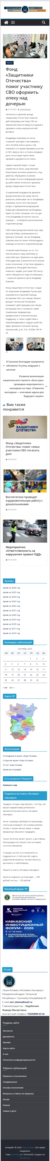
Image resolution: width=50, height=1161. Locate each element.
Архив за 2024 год (11, 597)
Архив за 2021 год (11, 610)
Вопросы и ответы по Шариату (18, 1093)
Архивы (7, 1042)
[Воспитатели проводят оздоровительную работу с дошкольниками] (25, 471)
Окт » (11, 687)
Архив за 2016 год (11, 633)
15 (31, 669)
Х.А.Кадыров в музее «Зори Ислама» (20, 756)
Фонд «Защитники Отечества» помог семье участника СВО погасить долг (23, 448)
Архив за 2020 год (11, 615)
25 (6, 680)
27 (19, 680)
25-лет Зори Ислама (12, 765)
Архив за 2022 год (11, 606)
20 (19, 674)
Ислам (6, 1099)
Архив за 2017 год (11, 628)
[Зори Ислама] (6, 22)
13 (19, 669)
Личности (8, 1030)
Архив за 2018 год (11, 624)
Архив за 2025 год (11, 592)
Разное (9, 63)
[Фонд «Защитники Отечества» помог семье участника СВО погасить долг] (25, 417)
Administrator (25, 109)
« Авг (5, 687)
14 (25, 669)
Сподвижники (10, 1082)
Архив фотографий (12, 769)
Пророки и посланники (15, 1076)
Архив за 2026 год (11, 587)
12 (12, 669)
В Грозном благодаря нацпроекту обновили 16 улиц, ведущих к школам (25, 365)
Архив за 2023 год (11, 601)
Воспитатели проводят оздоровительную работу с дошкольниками (24, 500)
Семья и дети (9, 1111)
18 (6, 674)
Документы (8, 1036)
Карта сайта (9, 1048)
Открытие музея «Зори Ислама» (18, 760)
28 (25, 680)
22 (31, 674)
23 (37, 674)
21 (25, 674)
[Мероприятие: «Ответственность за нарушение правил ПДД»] (25, 521)
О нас (5, 1054)
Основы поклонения (13, 1087)
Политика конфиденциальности (19, 1060)
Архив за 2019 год (11, 619)
